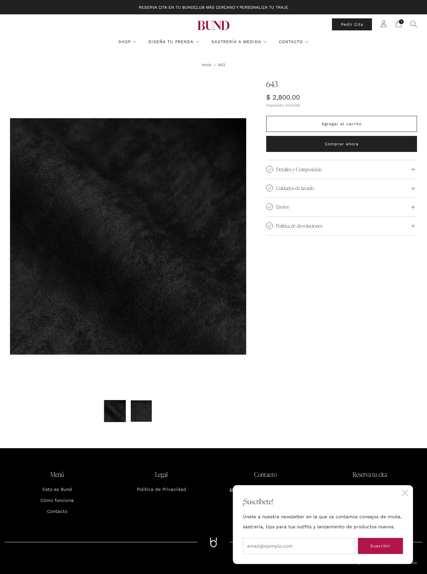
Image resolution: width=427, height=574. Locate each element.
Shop (124, 41)
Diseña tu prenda (170, 41)
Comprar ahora (342, 144)
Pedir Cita (352, 24)
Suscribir (380, 546)
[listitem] (213, 7)
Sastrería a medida (236, 41)
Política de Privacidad (161, 489)
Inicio (206, 64)
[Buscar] (413, 23)
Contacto (291, 41)
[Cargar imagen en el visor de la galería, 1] (115, 411)
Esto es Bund (57, 489)
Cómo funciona (57, 500)
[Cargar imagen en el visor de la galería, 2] (141, 411)
